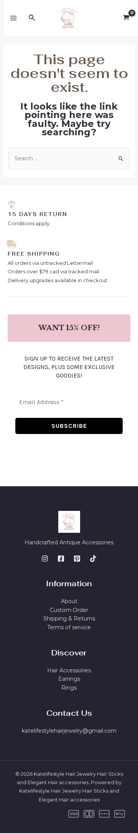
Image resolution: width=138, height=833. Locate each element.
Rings (69, 687)
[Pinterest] (77, 558)
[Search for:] (69, 158)
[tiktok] (93, 558)
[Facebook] (61, 558)
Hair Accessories (69, 670)
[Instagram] (44, 558)
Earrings (69, 678)
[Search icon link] (32, 18)
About (69, 601)
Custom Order (69, 610)
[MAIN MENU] (13, 18)
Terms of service (69, 627)
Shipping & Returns (69, 618)
